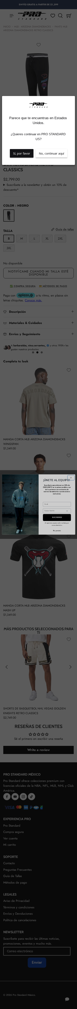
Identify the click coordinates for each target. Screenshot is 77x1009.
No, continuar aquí (51, 153)
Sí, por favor (21, 153)
